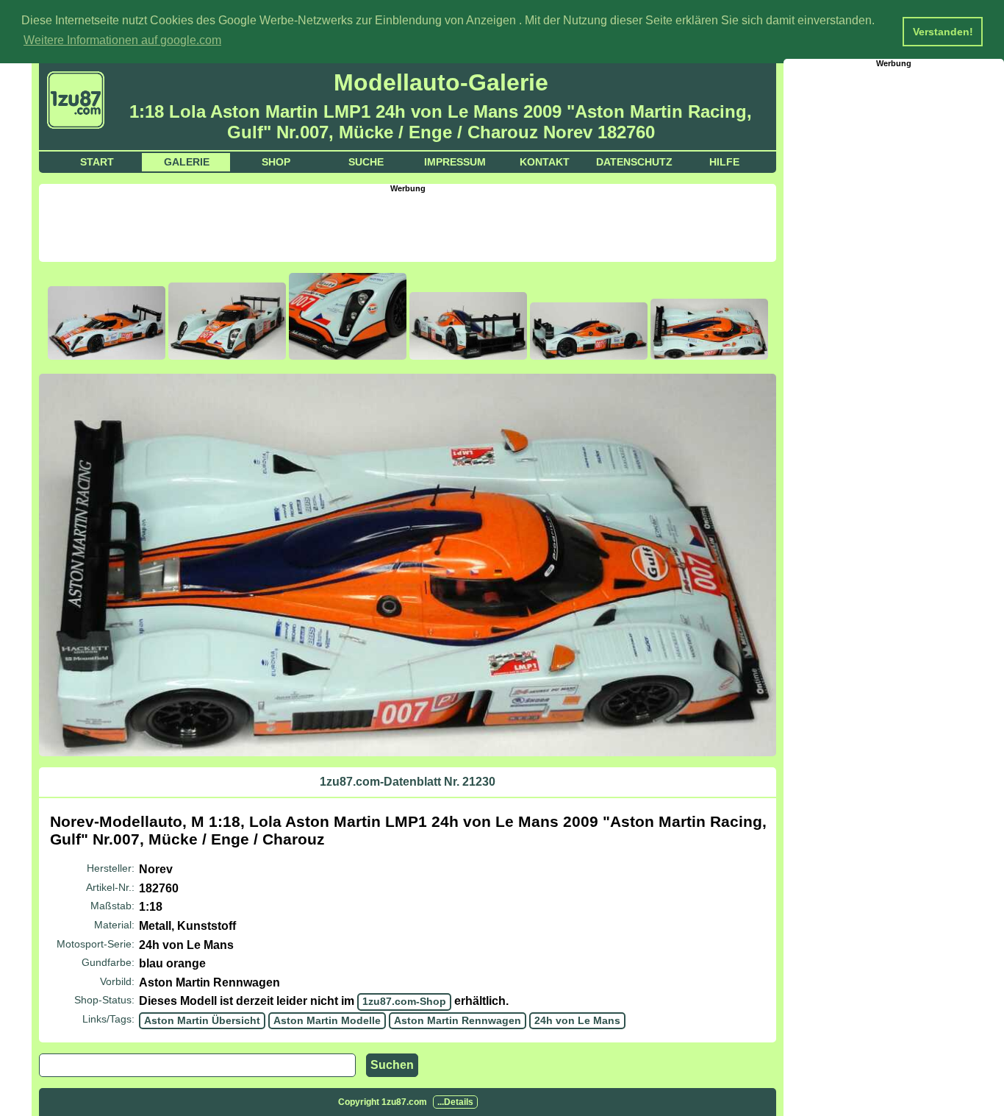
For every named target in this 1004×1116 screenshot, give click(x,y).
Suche (366, 162)
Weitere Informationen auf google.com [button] (122, 40)
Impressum (455, 162)
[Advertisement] (407, 226)
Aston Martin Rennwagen (457, 1020)
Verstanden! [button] (943, 32)
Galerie (186, 162)
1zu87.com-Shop (404, 1001)
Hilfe (724, 162)
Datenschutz (634, 162)
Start (97, 162)
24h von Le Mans (577, 1020)
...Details (455, 1102)
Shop (276, 162)
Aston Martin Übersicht (202, 1020)
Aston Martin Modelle (327, 1020)
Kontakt (545, 162)
